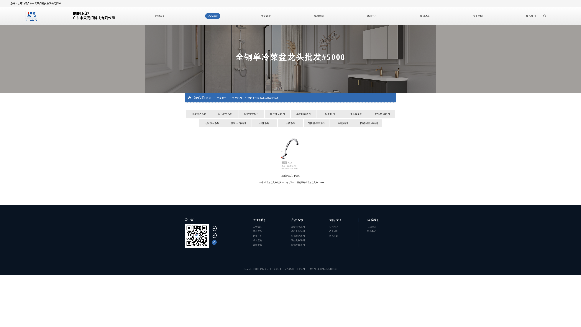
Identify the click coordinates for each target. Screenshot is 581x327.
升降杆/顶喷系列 (316, 123)
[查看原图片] (287, 176)
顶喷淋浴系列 (199, 114)
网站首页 (160, 16)
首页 (208, 98)
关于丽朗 (478, 16)
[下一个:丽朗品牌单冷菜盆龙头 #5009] (307, 182)
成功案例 (319, 16)
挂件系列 (264, 123)
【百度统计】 (275, 269)
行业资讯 (333, 231)
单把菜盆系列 (251, 114)
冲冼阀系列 (356, 114)
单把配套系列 (303, 114)
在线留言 (371, 227)
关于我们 (257, 227)
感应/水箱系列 (238, 123)
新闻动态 (425, 16)
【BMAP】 (301, 269)
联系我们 (531, 16)
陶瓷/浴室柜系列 (369, 123)
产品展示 (213, 16)
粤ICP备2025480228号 (327, 269)
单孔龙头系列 (225, 114)
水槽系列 (290, 123)
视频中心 (372, 16)
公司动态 (333, 227)
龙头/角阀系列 (382, 114)
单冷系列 (237, 98)
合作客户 (257, 236)
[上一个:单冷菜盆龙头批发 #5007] (272, 182)
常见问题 (333, 236)
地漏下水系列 (212, 123)
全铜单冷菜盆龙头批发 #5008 (263, 98)
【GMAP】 (312, 269)
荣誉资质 (266, 16)
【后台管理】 (288, 269)
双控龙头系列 (277, 114)
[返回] (297, 176)
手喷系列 (343, 123)
